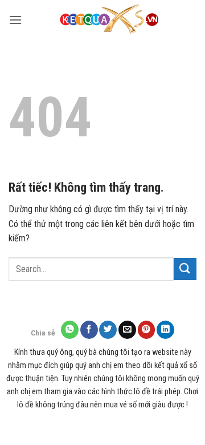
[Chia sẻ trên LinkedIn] (165, 329)
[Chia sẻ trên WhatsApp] (70, 329)
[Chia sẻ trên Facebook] (89, 329)
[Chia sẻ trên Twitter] (108, 329)
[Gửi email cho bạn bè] (127, 329)
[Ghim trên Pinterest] (146, 329)
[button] (15, 20)
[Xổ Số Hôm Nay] (109, 20)
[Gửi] (185, 269)
